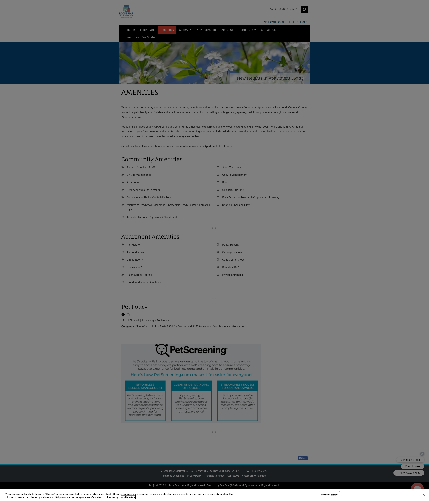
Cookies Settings (329, 494)
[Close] (423, 494)
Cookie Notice (128, 497)
